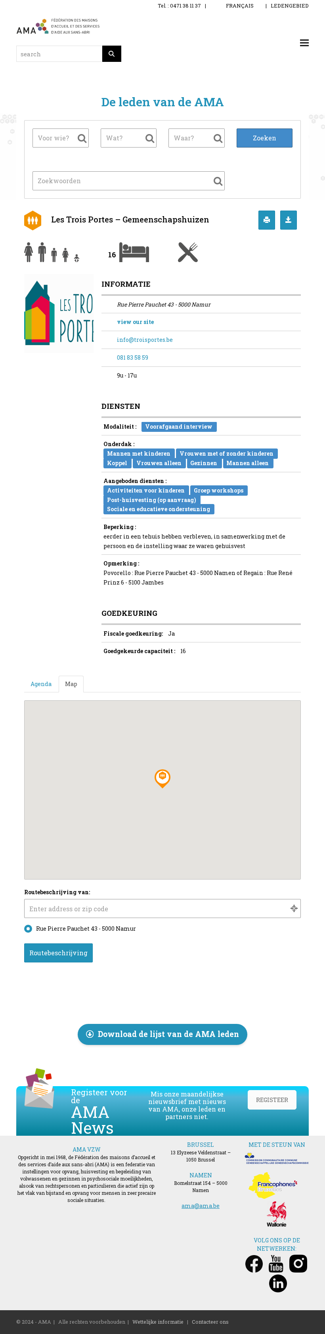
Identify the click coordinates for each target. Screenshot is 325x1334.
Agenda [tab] (41, 684)
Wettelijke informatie (158, 1321)
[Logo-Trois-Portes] (59, 312)
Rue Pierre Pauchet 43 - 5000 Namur (86, 928)
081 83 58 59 (132, 357)
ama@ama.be (201, 1205)
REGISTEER (272, 1100)
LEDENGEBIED (290, 5)
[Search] (111, 54)
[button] (304, 43)
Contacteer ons (210, 1321)
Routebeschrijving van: (57, 892)
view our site (135, 322)
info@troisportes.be (145, 339)
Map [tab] (71, 684)
